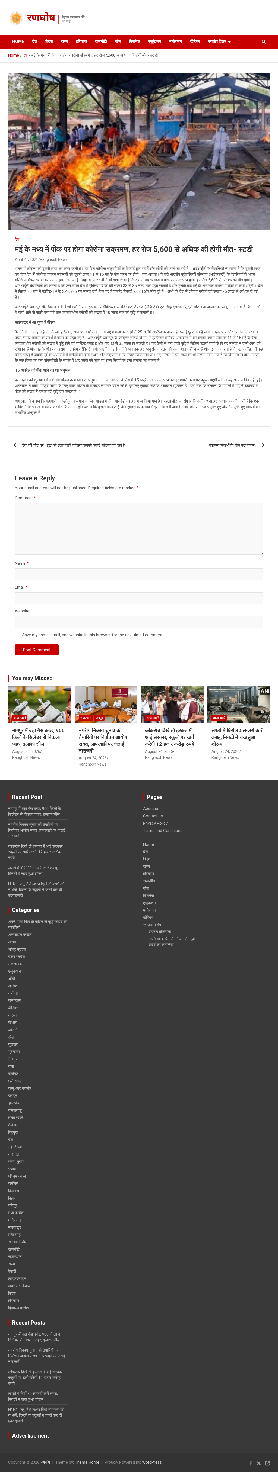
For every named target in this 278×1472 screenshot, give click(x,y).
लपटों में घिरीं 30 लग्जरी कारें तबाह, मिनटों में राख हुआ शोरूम (237, 737)
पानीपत (13, 1183)
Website (22, 611)
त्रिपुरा (13, 1132)
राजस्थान (85, 718)
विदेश (49, 41)
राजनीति (101, 41)
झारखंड (13, 1103)
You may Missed (32, 678)
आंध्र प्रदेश (17, 949)
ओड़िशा (13, 986)
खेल (118, 41)
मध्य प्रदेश (16, 1212)
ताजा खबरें (20, 718)
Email (21, 587)
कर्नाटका (14, 1000)
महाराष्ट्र (14, 1227)
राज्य (64, 41)
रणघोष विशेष (217, 41)
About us (151, 808)
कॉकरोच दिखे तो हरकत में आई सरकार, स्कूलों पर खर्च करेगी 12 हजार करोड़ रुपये (169, 737)
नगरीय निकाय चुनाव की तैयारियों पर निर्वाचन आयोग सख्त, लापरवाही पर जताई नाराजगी (103, 740)
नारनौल (13, 1154)
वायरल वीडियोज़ (19, 1286)
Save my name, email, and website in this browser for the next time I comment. (92, 634)
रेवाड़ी (12, 1271)
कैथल (12, 1022)
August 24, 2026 (26, 751)
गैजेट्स (13, 1059)
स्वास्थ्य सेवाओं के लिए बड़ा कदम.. (232, 445)
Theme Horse (87, 1462)
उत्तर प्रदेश (16, 956)
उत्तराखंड (15, 964)
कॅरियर (195, 41)
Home (18, 41)
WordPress (152, 1462)
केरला (12, 1015)
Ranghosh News (54, 259)
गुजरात (13, 1044)
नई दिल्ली (15, 1147)
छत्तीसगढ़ (14, 1081)
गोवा (11, 1066)
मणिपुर (12, 1205)
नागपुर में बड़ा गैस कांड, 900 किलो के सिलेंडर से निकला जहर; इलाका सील (38, 737)
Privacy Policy (155, 823)
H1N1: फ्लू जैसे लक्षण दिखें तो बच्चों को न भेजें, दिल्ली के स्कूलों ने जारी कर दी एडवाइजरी (36, 890)
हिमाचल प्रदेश (18, 1308)
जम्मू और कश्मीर (19, 1088)
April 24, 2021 (26, 259)
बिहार (11, 1198)
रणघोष (41, 18)
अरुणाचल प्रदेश (20, 934)
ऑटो (11, 978)
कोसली (13, 1029)
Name (22, 563)
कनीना (13, 993)
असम (12, 942)
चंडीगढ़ (13, 1073)
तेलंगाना (13, 1125)
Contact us (153, 816)
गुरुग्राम (14, 1051)
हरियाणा (81, 41)
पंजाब (12, 1168)
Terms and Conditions (162, 830)
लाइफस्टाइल (17, 1278)
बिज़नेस (134, 41)
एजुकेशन (154, 41)
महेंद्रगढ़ (14, 1234)
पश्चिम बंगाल (17, 1176)
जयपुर (99, 718)
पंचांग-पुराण (16, 1161)
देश (34, 41)
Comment (25, 498)
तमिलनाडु (15, 1110)
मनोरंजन (175, 41)
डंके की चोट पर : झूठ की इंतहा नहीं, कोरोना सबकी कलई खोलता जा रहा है (73, 445)
